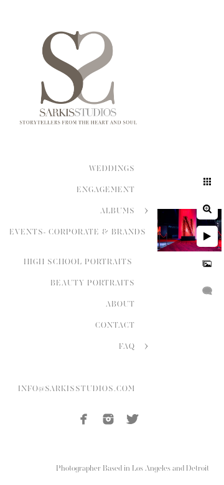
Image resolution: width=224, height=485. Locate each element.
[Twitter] (132, 419)
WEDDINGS (112, 168)
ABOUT (120, 304)
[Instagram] (108, 419)
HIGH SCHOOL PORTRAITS (79, 261)
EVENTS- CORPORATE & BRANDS (77, 232)
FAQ (127, 346)
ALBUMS (117, 210)
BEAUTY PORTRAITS (92, 283)
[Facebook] (84, 419)
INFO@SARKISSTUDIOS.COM (76, 388)
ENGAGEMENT (106, 189)
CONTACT (115, 325)
